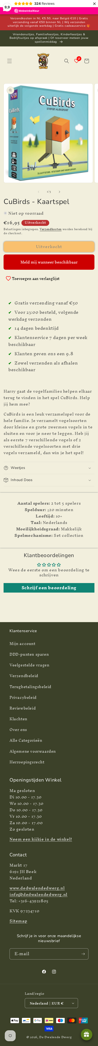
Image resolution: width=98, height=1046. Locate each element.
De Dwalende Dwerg (55, 1037)
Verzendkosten (51, 229)
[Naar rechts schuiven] (59, 192)
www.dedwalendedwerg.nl (37, 888)
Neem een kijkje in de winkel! (41, 839)
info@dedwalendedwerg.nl (39, 894)
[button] (9, 61)
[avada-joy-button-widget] (86, 1034)
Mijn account (22, 643)
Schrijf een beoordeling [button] (49, 588)
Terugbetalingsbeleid (30, 686)
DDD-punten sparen (29, 654)
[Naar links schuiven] (38, 192)
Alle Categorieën (26, 740)
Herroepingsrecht (27, 762)
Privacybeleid (23, 697)
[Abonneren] (83, 954)
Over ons (18, 729)
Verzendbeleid (24, 675)
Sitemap (18, 920)
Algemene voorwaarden (33, 751)
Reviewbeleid (23, 708)
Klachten (18, 719)
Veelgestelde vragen (29, 665)
